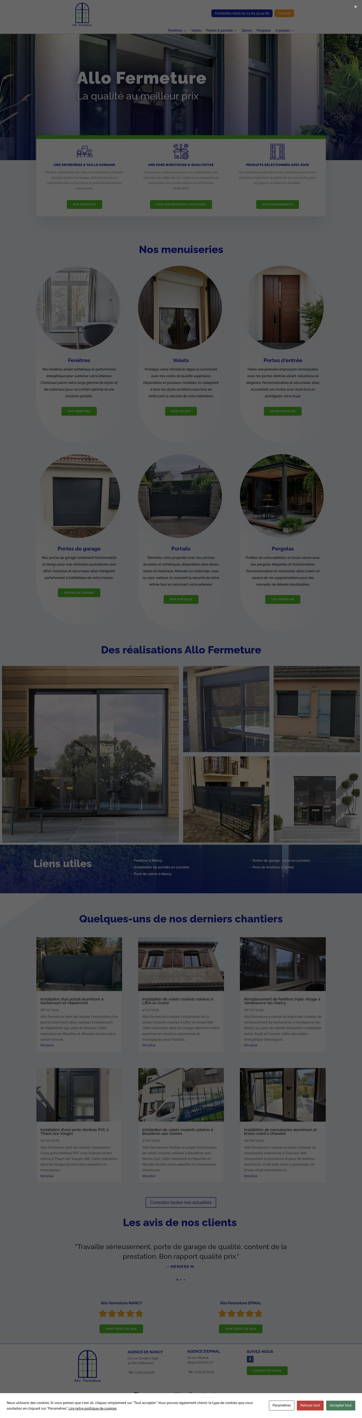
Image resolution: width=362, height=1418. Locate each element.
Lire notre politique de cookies (93, 1408)
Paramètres (282, 1405)
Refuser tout (310, 1405)
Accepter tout (341, 1405)
